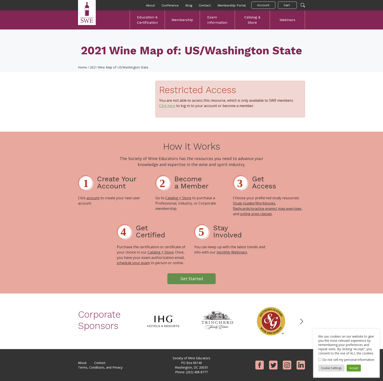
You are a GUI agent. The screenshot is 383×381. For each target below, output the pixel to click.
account (93, 197)
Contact (205, 5)
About (150, 5)
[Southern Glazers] (271, 320)
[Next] (301, 321)
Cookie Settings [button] (331, 368)
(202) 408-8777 (197, 372)
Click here (167, 105)
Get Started (191, 278)
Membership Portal (231, 5)
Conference (170, 5)
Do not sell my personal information (348, 360)
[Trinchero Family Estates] (217, 320)
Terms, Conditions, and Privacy (100, 367)
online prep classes (256, 213)
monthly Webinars (232, 252)
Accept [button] (353, 368)
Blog (188, 5)
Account (263, 5)
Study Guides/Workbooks (254, 203)
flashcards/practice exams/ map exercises (267, 208)
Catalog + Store (178, 197)
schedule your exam (133, 262)
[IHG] (163, 320)
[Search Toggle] (303, 5)
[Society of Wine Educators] (87, 12)
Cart (287, 5)
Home (82, 67)
